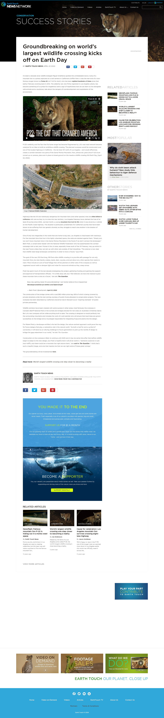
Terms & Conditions (90, 706)
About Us (123, 7)
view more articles (33, 564)
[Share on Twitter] (77, 67)
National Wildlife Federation (38, 211)
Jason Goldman (85, 539)
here (54, 351)
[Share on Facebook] (69, 67)
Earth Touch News (34, 66)
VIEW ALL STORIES (135, 228)
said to (81, 343)
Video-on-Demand (77, 7)
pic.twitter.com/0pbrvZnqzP (52, 284)
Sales (144, 2)
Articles (98, 7)
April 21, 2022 (52, 290)
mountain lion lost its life (70, 222)
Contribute (135, 2)
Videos (89, 7)
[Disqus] (64, 614)
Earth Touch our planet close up (16, 4)
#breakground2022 (34, 284)
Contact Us (134, 7)
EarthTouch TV (110, 7)
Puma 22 (44, 81)
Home (64, 7)
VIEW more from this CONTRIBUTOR (68, 379)
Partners (73, 706)
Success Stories (53, 22)
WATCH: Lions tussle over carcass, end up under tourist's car (129, 221)
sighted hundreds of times (81, 81)
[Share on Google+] (84, 67)
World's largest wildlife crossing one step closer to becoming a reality (62, 362)
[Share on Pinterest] (91, 67)
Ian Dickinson (57, 537)
